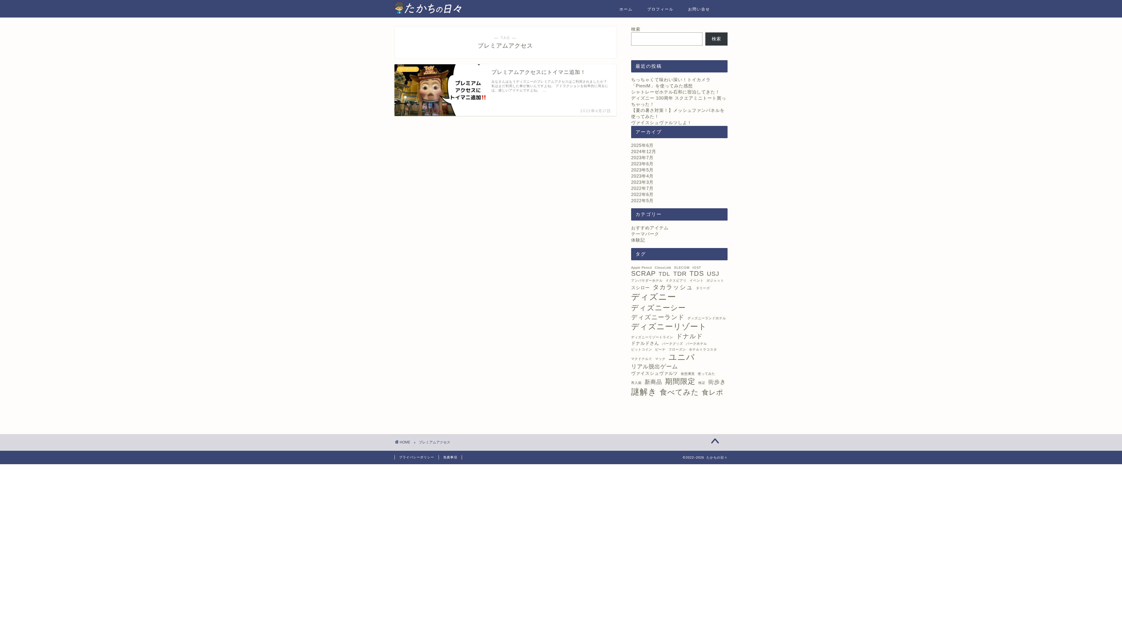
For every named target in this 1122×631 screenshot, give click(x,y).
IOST (696, 267)
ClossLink (663, 267)
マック (660, 358)
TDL (664, 274)
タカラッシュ (673, 287)
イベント (697, 280)
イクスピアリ (676, 280)
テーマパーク (645, 233)
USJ (713, 273)
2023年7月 (642, 157)
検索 (635, 29)
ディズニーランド (658, 317)
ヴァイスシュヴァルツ (654, 373)
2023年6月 (642, 163)
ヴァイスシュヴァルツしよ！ (661, 122)
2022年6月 (642, 194)
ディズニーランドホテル (707, 318)
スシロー (640, 287)
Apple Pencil (641, 267)
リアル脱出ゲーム (654, 366)
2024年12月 (643, 151)
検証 (701, 382)
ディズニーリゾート (669, 326)
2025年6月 (642, 145)
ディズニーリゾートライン (652, 337)
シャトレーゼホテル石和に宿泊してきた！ (675, 91)
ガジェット (715, 280)
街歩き (717, 382)
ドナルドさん (645, 343)
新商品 (653, 382)
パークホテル (696, 343)
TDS (697, 273)
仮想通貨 (688, 373)
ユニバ (682, 357)
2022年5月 (642, 200)
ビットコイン (641, 349)
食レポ (712, 392)
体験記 (638, 240)
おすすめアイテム (650, 227)
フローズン (677, 349)
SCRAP (643, 273)
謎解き (644, 391)
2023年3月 (642, 182)
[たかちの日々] (428, 13)
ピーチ (660, 349)
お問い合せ (699, 9)
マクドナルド (641, 358)
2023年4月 (642, 176)
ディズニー (653, 296)
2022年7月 (642, 188)
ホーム (626, 9)
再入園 (636, 382)
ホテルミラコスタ (703, 349)
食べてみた (679, 392)
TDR (680, 273)
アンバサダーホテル (647, 280)
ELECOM (682, 267)
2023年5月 (642, 169)
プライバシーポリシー (416, 457)
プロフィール (660, 9)
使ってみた (706, 373)
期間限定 (680, 381)
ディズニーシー (658, 308)
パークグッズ (672, 343)
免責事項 (450, 457)
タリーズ (703, 288)
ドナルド (689, 336)
